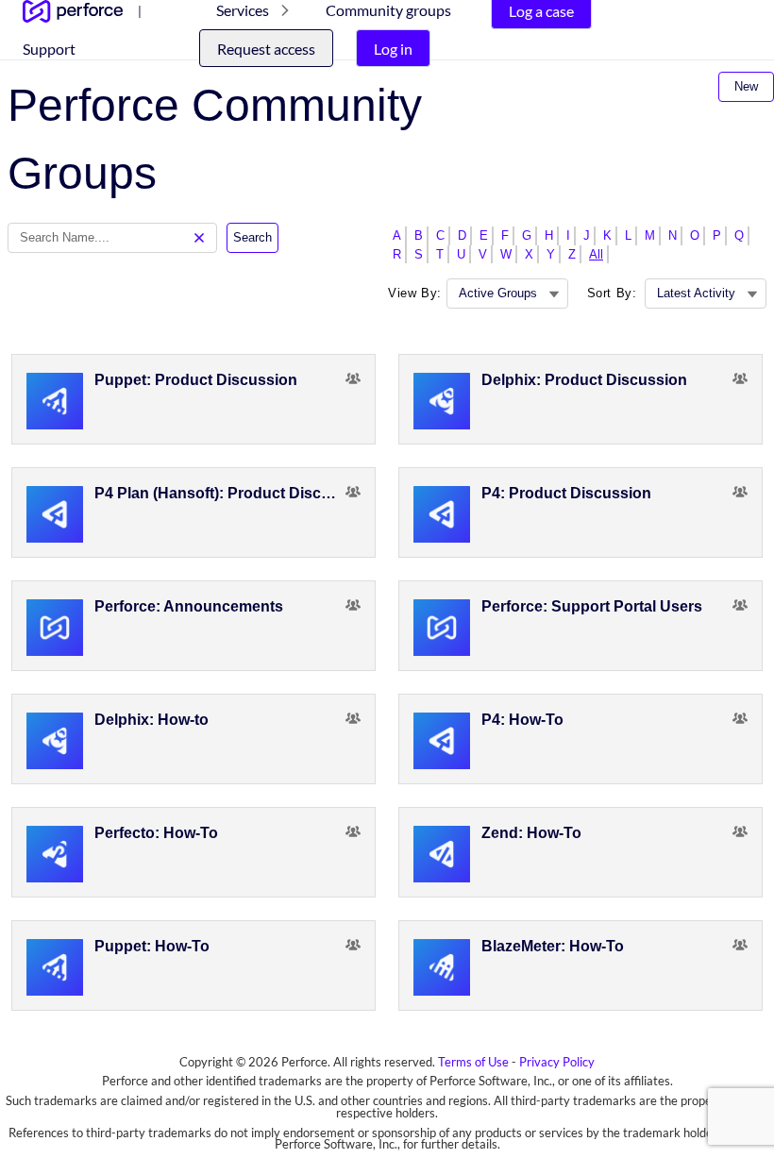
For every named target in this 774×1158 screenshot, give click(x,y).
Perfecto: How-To (156, 833)
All (596, 254)
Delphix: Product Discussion (584, 380)
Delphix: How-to (151, 720)
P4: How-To (522, 720)
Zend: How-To (531, 833)
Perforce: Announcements (188, 606)
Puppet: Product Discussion (195, 380)
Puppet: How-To (152, 946)
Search (252, 237)
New (746, 86)
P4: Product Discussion (566, 493)
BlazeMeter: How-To (552, 946)
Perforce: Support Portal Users (591, 606)
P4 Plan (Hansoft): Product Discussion (219, 493)
